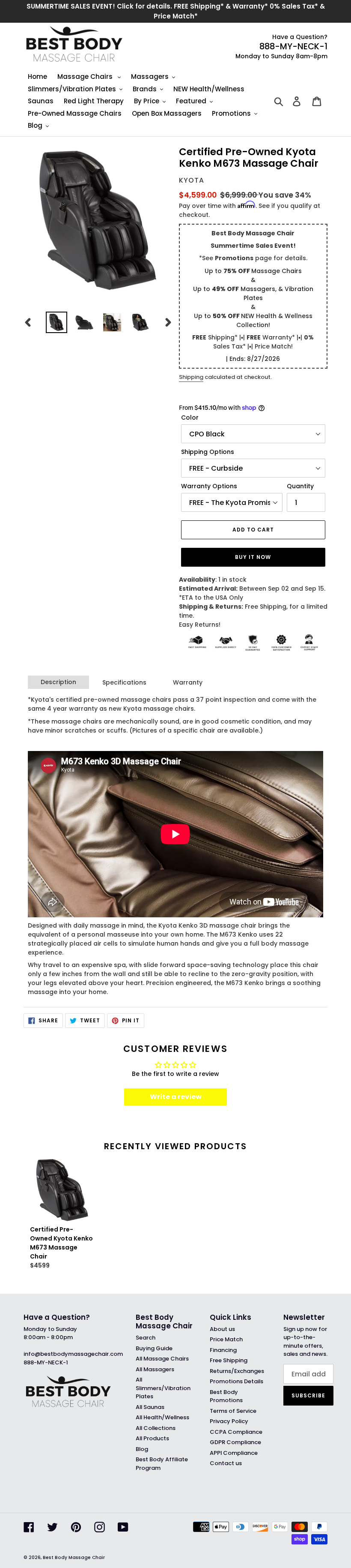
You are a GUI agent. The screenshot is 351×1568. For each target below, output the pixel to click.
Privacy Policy (229, 1421)
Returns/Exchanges (237, 1371)
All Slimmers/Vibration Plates (163, 1388)
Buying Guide (154, 1348)
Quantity (300, 486)
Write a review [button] (176, 1097)
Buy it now (253, 557)
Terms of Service (233, 1411)
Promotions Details (236, 1381)
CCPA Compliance (236, 1432)
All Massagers (155, 1369)
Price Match (226, 1339)
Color (190, 417)
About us (222, 1329)
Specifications (124, 682)
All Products (152, 1438)
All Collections (156, 1428)
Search (145, 1338)
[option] (57, 322)
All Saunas (150, 1407)
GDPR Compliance (235, 1442)
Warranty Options (209, 486)
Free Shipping (228, 1360)
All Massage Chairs (162, 1359)
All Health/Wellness (162, 1417)
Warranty (187, 682)
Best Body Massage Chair (74, 1557)
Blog (142, 1449)
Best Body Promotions (226, 1396)
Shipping (191, 377)
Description (58, 682)
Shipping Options (207, 452)
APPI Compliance (234, 1453)
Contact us (226, 1463)
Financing (223, 1350)
